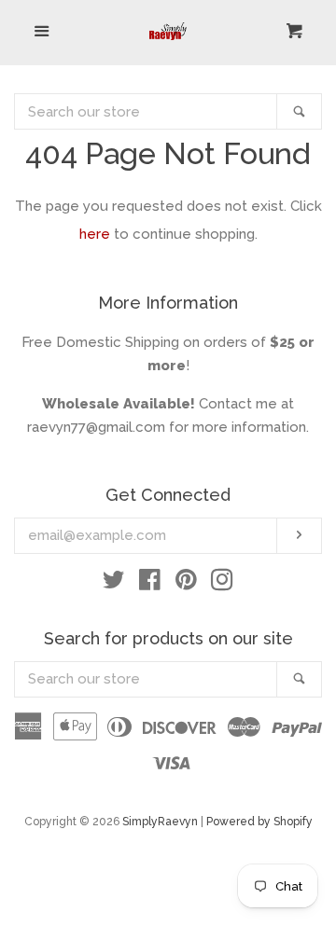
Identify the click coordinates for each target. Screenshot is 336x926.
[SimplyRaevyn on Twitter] (114, 583)
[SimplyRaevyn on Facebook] (149, 583)
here (94, 234)
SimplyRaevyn (160, 821)
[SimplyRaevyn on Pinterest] (186, 583)
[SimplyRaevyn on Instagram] (222, 583)
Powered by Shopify (259, 821)
